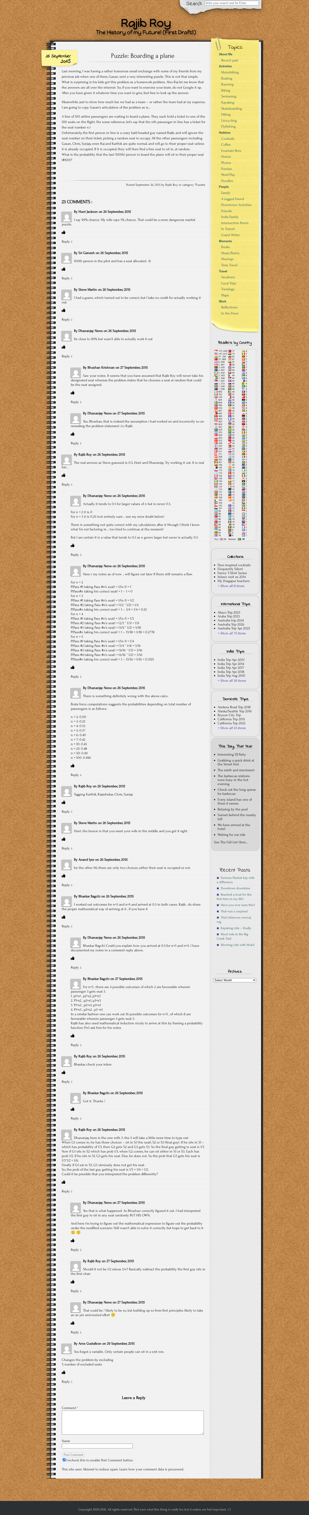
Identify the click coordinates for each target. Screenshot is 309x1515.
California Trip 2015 (231, 719)
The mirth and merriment (236, 770)
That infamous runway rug (234, 920)
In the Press (230, 313)
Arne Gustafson (89, 1343)
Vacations (228, 277)
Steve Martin (87, 290)
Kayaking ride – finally (235, 928)
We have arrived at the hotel (234, 827)
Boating (226, 78)
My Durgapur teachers (234, 581)
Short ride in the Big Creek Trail (232, 936)
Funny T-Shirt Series (232, 573)
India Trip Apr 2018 (231, 672)
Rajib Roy (85, 454)
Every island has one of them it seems (235, 801)
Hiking (226, 114)
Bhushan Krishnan (101, 367)
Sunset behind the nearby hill (237, 817)
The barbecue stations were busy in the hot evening (234, 780)
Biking (225, 90)
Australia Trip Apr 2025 (234, 628)
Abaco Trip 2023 (229, 612)
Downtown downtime (234, 888)
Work (222, 301)
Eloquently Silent (230, 569)
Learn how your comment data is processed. (151, 1469)
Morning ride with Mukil (236, 945)
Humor (226, 157)
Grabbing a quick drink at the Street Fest (236, 762)
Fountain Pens (231, 151)
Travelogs (228, 289)
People (224, 186)
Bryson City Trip (229, 715)
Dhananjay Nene (90, 331)
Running (227, 84)
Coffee (226, 145)
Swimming (228, 96)
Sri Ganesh (86, 253)
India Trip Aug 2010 (231, 676)
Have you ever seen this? (237, 905)
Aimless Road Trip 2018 (234, 707)
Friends (226, 211)
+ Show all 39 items (232, 681)
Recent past (229, 60)
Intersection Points (235, 223)
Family (226, 193)
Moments (225, 241)
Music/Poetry (230, 253)
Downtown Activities (236, 205)
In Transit (228, 229)
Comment (70, 1408)
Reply (66, 241)
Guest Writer (230, 235)
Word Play (228, 175)
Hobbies (225, 132)
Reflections (229, 307)
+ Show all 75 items (232, 633)
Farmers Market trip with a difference (235, 880)
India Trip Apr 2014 (231, 664)
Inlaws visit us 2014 (232, 577)
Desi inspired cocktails (234, 565)
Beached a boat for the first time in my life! (234, 897)
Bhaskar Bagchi (89, 896)
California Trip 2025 (231, 723)
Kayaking (227, 102)
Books (225, 247)
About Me (225, 54)
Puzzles (200, 185)
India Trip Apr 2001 (231, 660)
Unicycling (229, 120)
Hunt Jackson (88, 212)
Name (66, 1441)
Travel (223, 271)
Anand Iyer (86, 860)
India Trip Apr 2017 (231, 668)
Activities (225, 66)
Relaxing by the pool (233, 809)
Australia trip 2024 (231, 620)
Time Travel (229, 265)
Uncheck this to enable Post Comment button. (99, 1460)
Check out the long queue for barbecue (237, 792)
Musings (227, 259)
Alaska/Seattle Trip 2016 (235, 711)
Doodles (227, 181)
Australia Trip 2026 (231, 624)
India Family (230, 217)
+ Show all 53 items (232, 728)
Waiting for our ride (231, 835)
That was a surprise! (233, 911)
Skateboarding (231, 108)
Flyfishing (228, 126)
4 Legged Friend (232, 199)
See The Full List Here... (231, 842)
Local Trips (228, 283)
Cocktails (228, 139)
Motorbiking (230, 72)
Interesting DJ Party (232, 754)
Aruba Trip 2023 (229, 616)
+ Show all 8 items (231, 586)
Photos (226, 163)
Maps (225, 295)
